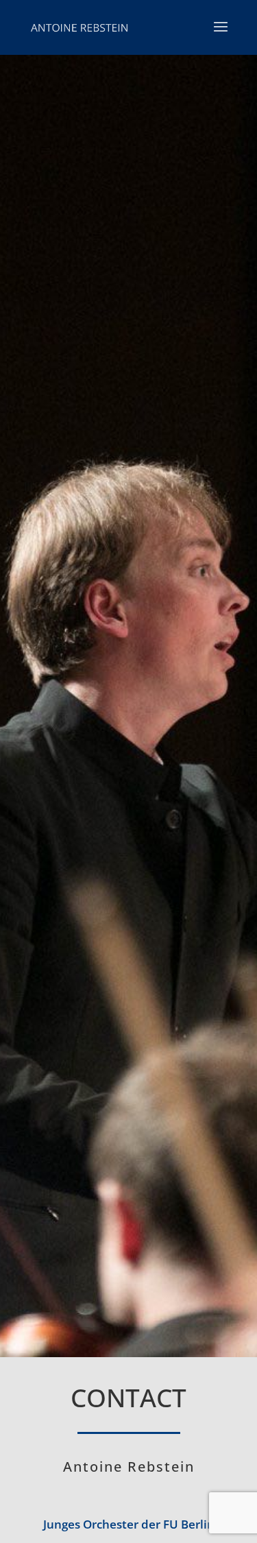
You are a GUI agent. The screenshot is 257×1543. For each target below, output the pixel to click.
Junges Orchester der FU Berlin (129, 1524)
